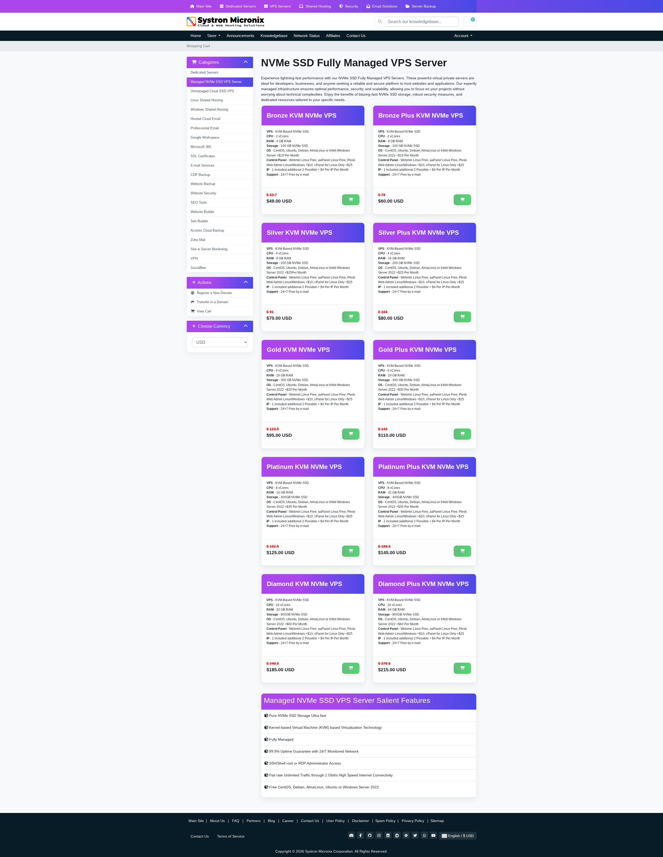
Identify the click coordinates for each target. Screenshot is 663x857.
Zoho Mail (198, 240)
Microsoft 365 (201, 147)
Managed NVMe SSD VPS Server (216, 82)
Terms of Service (230, 836)
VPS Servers (279, 6)
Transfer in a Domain (211, 302)
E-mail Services (202, 165)
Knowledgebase (274, 35)
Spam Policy (386, 821)
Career (288, 821)
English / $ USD (460, 836)
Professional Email (205, 128)
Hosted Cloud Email (205, 119)
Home (196, 35)
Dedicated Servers (240, 6)
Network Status (307, 35)
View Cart (203, 311)
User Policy (336, 821)
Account (461, 35)
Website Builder (202, 212)
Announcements (240, 35)
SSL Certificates (203, 156)
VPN (194, 258)
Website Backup (203, 184)
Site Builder (199, 221)
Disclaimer (361, 821)
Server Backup (423, 6)
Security (350, 6)
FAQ (236, 821)
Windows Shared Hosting (209, 109)
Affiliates (333, 35)
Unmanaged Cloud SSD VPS (212, 91)
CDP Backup (200, 175)
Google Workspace (205, 137)
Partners (254, 821)
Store (212, 35)
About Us (217, 821)
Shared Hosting (317, 6)
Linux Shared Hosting (207, 100)
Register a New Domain (213, 293)
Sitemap (437, 821)
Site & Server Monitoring (209, 249)
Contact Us (356, 35)
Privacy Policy (413, 821)
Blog (272, 821)
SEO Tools (199, 202)
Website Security (203, 193)
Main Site (203, 6)
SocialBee (198, 268)
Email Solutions (383, 6)
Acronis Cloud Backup (207, 230)
